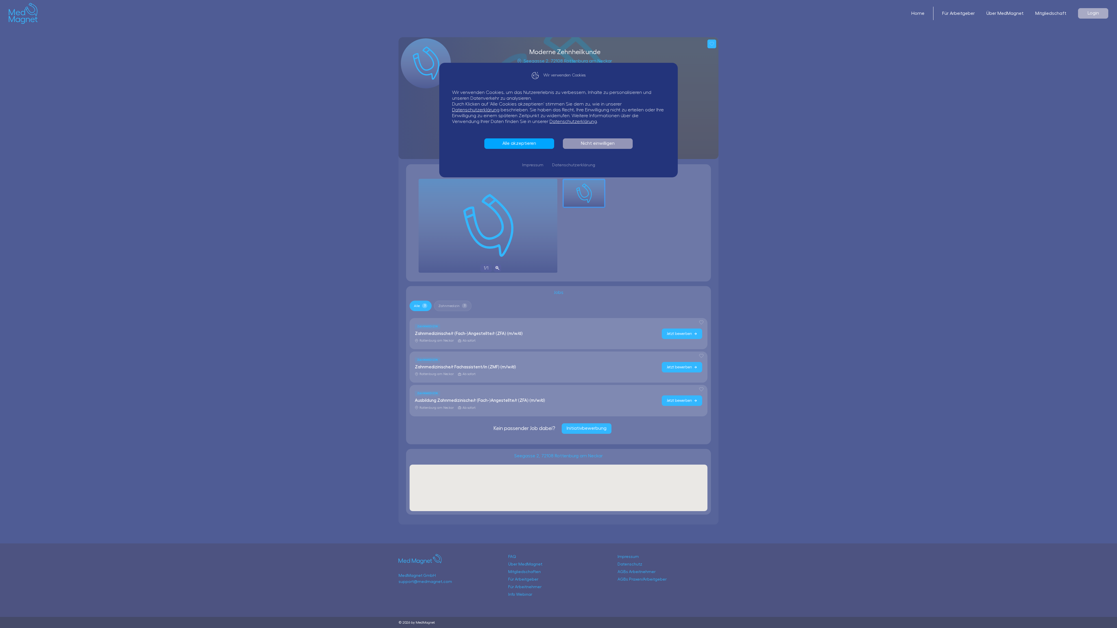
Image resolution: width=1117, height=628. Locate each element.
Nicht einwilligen (598, 143)
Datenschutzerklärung (475, 110)
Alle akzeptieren (519, 143)
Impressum (532, 165)
